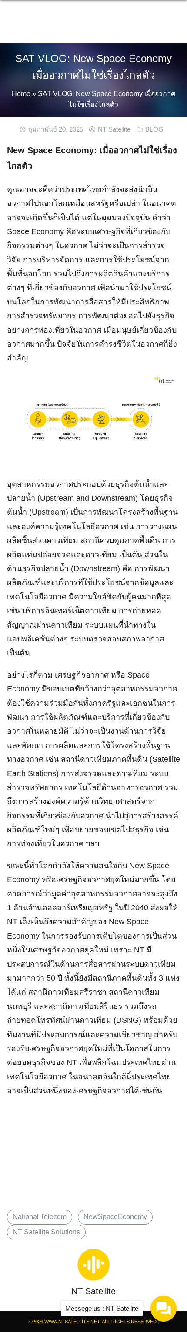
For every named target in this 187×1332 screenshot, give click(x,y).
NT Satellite (114, 129)
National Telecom (40, 1216)
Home (21, 93)
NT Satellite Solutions (46, 1232)
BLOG (154, 129)
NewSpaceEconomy (115, 1216)
